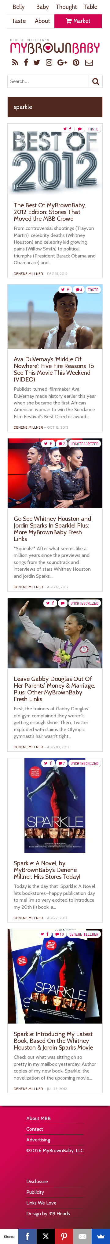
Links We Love (41, 1203)
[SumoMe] (101, 1236)
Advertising (38, 1140)
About (42, 20)
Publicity (35, 1192)
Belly (19, 6)
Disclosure (37, 1181)
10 (62, 934)
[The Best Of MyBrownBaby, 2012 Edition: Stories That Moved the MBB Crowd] (55, 193)
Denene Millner (28, 273)
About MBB (38, 1118)
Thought (66, 6)
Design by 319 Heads (48, 1213)
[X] (46, 1236)
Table (90, 6)
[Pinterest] (64, 1236)
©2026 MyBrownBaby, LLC (55, 1150)
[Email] (82, 1236)
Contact (34, 1129)
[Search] (96, 81)
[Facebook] (27, 1236)
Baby (42, 6)
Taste (19, 20)
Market (81, 20)
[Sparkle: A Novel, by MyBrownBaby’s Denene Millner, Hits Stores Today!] (55, 851)
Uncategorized (84, 443)
